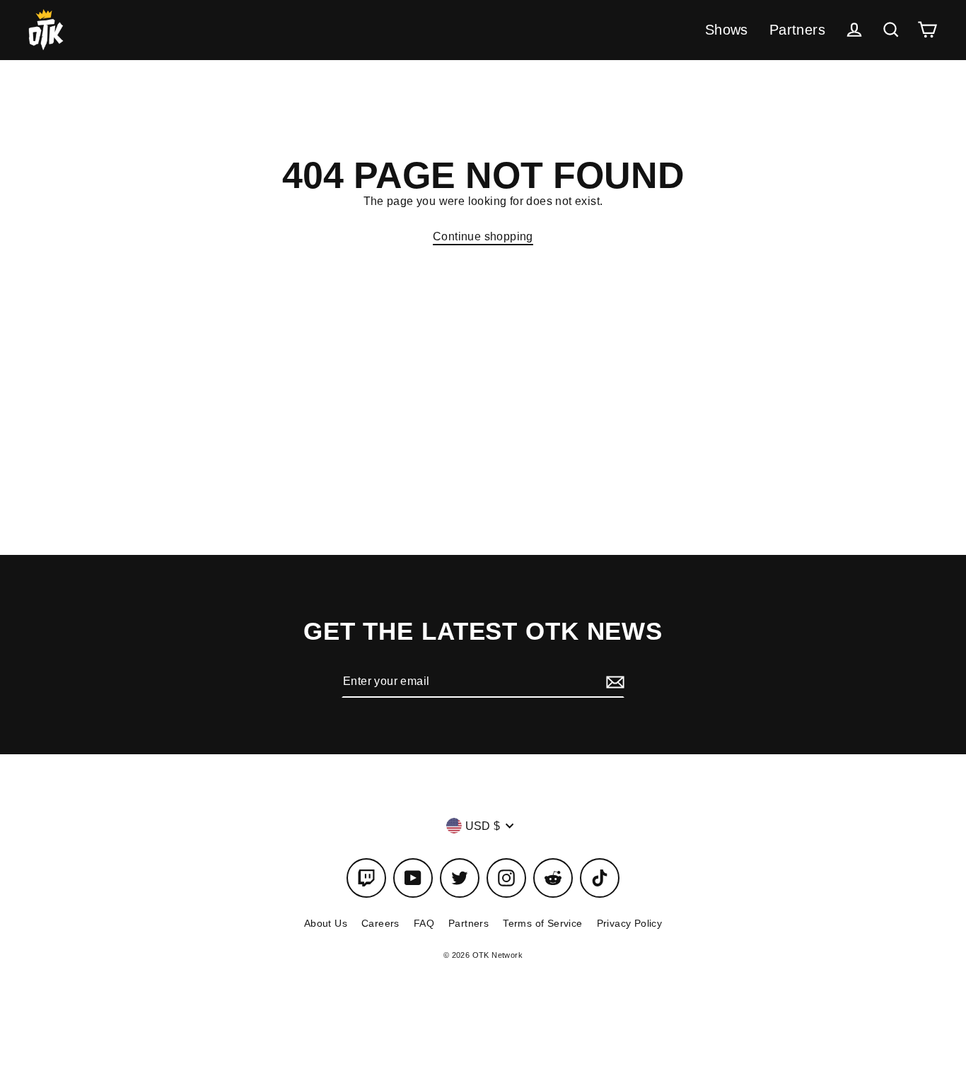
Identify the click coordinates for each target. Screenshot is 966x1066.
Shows (726, 29)
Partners (797, 29)
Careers (380, 923)
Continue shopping (483, 236)
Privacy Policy (630, 923)
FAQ (424, 923)
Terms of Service (542, 923)
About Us (325, 923)
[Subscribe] (613, 681)
